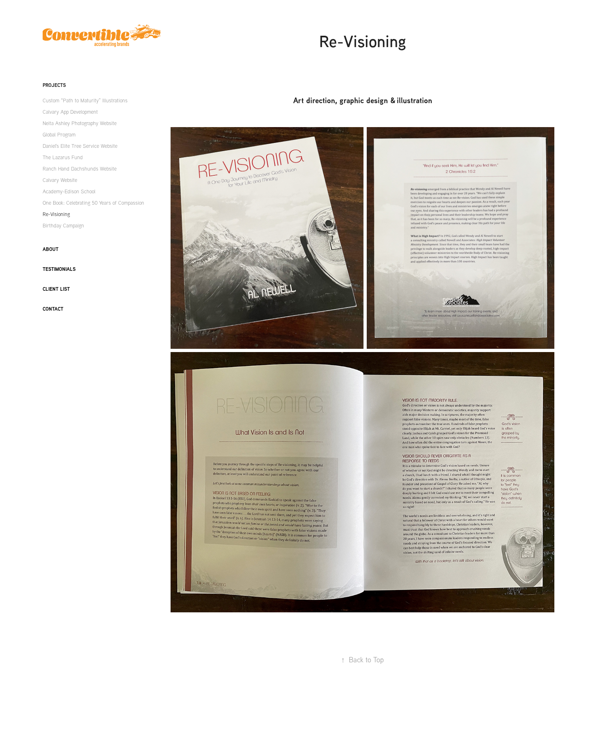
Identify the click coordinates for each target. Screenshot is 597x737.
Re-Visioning (56, 214)
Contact (53, 308)
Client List (56, 288)
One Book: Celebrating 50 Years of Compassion (93, 202)
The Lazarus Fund (63, 157)
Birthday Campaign (63, 225)
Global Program (59, 134)
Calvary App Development (70, 111)
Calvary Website (60, 180)
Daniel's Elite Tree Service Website (80, 146)
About (50, 249)
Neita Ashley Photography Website (80, 123)
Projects (54, 85)
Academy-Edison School (69, 191)
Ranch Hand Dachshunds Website (80, 168)
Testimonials (59, 269)
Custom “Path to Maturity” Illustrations (85, 100)
